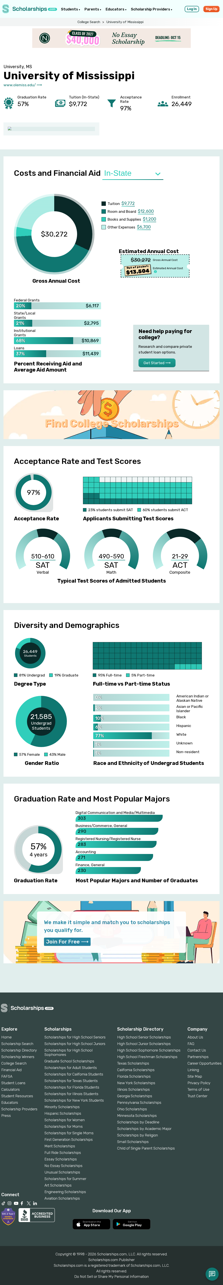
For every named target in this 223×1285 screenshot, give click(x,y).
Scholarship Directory (19, 1050)
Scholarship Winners (17, 1057)
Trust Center (197, 1096)
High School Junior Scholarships (144, 1044)
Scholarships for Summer (65, 1179)
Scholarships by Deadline (138, 1122)
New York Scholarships (136, 1083)
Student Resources (17, 1096)
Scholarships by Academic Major (144, 1128)
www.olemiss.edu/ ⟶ (22, 85)
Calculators (10, 1089)
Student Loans (13, 1083)
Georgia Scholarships (134, 1096)
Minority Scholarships (62, 1107)
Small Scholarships (133, 1142)
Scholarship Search (17, 1044)
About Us (195, 1037)
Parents (92, 9)
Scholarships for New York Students (74, 1100)
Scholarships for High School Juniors (74, 1044)
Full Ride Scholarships (62, 1152)
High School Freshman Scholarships (147, 1057)
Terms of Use (198, 1089)
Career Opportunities (205, 1063)
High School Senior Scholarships (144, 1037)
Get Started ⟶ (157, 363)
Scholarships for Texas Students (71, 1081)
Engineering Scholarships (65, 1192)
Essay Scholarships (60, 1159)
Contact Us (197, 1050)
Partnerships (198, 1057)
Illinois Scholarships (133, 1089)
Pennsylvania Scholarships (139, 1102)
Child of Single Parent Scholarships (146, 1148)
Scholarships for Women (64, 1120)
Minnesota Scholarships (137, 1115)
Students (70, 9)
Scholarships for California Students (73, 1074)
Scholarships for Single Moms (69, 1133)
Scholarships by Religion (137, 1135)
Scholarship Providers (151, 9)
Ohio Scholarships (132, 1109)
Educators (115, 9)
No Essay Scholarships (63, 1165)
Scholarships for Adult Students (70, 1067)
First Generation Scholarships (68, 1139)
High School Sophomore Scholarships (149, 1050)
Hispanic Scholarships (62, 1113)
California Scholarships (136, 1070)
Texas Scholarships (133, 1063)
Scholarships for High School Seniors (75, 1037)
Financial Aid (11, 1070)
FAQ (191, 1044)
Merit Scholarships (59, 1146)
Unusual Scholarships (62, 1172)
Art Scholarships (58, 1185)
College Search (89, 22)
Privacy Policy (199, 1083)
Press (6, 1115)
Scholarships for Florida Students (71, 1087)
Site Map (195, 1076)
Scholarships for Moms (63, 1126)
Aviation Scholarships (62, 1198)
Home (6, 1037)
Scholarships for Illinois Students (71, 1094)
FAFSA (6, 1076)
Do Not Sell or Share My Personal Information (111, 1276)
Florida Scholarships (134, 1076)
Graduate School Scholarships (69, 1061)
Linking (193, 1070)
